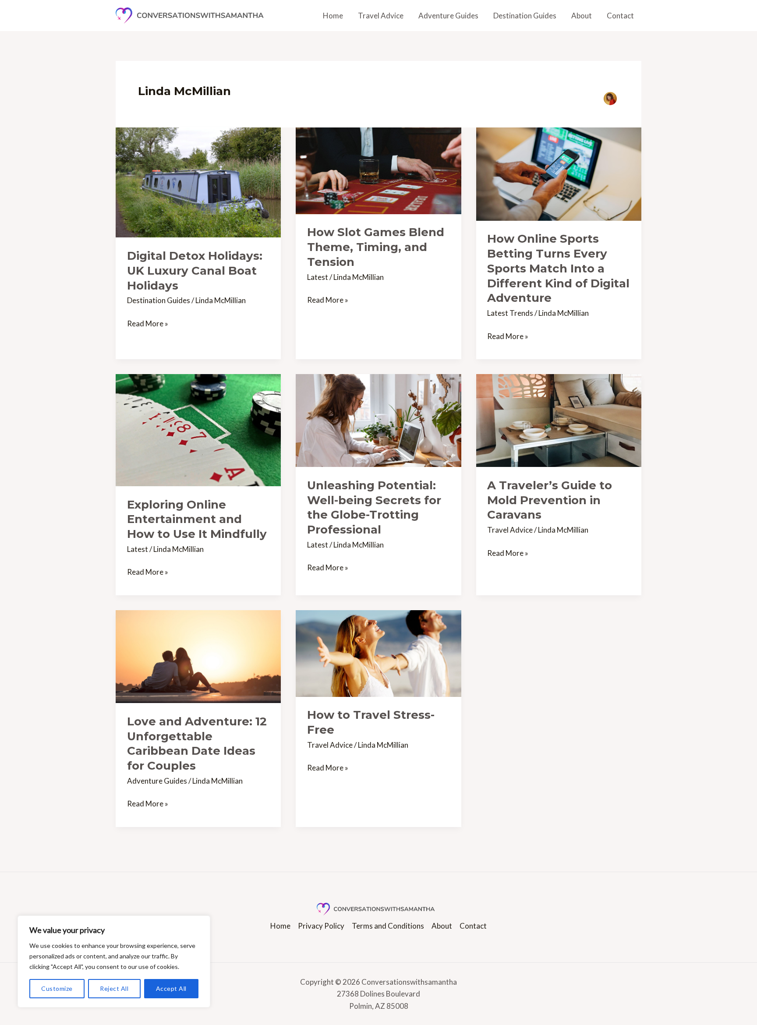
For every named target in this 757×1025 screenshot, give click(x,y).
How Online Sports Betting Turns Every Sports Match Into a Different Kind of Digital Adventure (558, 268)
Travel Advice (380, 15)
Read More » (147, 323)
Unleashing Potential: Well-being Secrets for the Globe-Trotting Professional (374, 507)
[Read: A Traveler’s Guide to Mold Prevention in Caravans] (558, 419)
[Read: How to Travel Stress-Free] (378, 652)
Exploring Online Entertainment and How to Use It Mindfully (197, 519)
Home (333, 15)
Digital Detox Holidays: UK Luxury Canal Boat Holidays (194, 271)
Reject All (114, 988)
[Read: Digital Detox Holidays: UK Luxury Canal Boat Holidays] (198, 181)
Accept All (171, 988)
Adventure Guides (448, 15)
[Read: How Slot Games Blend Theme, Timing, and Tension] (378, 169)
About (581, 15)
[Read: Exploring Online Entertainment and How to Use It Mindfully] (198, 429)
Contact (620, 15)
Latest (317, 277)
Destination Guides (524, 15)
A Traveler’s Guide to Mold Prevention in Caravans (549, 500)
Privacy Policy (321, 925)
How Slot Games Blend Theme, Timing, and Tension (375, 247)
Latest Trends (510, 313)
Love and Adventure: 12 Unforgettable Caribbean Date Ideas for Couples (197, 743)
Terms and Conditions (388, 925)
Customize (57, 988)
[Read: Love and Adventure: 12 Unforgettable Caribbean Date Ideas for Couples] (198, 655)
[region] (114, 961)
